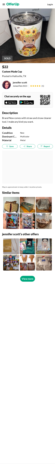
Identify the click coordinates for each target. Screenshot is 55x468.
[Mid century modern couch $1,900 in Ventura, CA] (28, 205)
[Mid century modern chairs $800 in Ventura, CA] (44, 205)
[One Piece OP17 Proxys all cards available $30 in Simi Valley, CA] (11, 221)
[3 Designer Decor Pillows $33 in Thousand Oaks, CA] (11, 205)
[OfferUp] (12, 4)
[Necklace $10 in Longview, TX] (11, 246)
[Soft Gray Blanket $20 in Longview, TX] (44, 263)
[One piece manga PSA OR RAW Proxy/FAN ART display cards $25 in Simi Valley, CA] (28, 221)
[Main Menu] (3, 4)
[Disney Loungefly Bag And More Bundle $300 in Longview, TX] (11, 263)
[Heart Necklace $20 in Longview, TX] (28, 246)
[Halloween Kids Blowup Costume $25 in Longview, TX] (28, 263)
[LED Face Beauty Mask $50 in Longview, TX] (44, 246)
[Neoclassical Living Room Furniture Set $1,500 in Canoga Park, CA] (44, 221)
